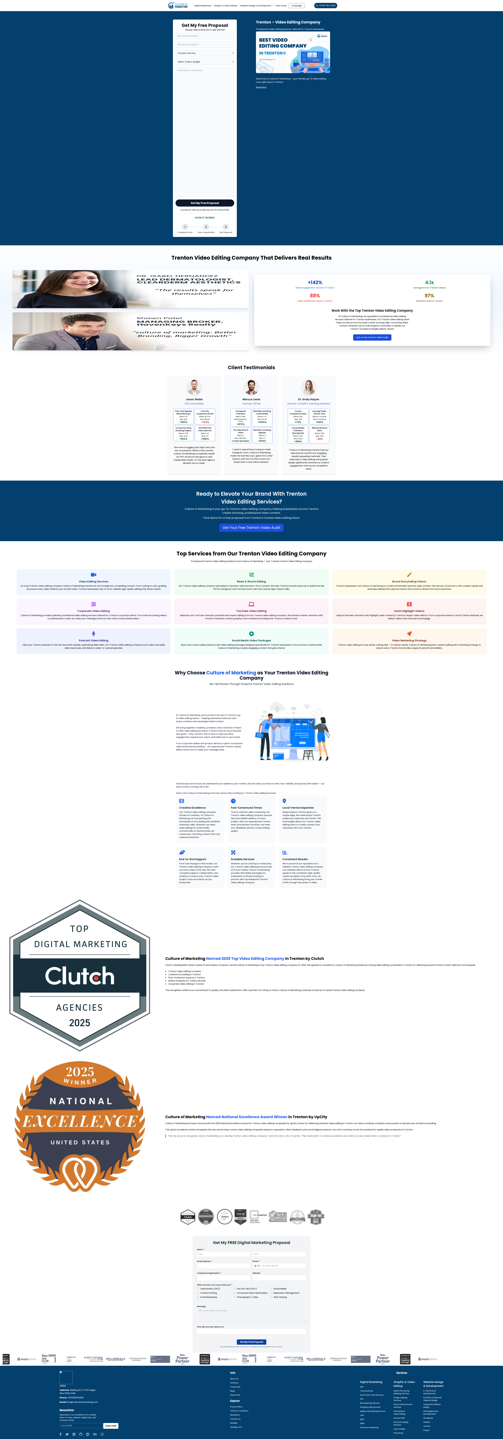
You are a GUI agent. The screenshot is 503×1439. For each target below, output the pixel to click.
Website (256, 1273)
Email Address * (204, 1261)
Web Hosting (280, 1297)
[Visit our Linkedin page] (74, 1434)
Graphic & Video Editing (225, 5)
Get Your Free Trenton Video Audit (251, 527)
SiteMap (233, 1423)
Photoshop (398, 1433)
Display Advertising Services (372, 1411)
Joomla (426, 1426)
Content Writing (208, 1292)
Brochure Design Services (401, 1423)
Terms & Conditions (239, 1411)
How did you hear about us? (210, 1327)
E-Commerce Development (429, 1392)
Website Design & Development (255, 5)
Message (201, 1306)
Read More (261, 87)
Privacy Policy (236, 1406)
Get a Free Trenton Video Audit (372, 337)
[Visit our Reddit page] (87, 1434)
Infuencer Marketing (369, 1427)
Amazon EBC (399, 1418)
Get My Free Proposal (205, 203)
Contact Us (235, 1419)
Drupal (426, 1430)
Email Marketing (208, 1297)
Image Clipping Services (400, 1399)
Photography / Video (247, 1297)
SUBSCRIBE (110, 1425)
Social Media (279, 1288)
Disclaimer (235, 1415)
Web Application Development (430, 1412)
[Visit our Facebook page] (61, 1434)
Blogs (232, 1391)
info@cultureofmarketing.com (79, 1402)
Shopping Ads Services (370, 1407)
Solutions (234, 1382)
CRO (362, 1415)
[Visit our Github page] (80, 1434)
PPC (362, 1399)
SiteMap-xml (236, 1427)
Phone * (256, 1261)
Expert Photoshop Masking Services (402, 1392)
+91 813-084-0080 (327, 5)
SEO (362, 1387)
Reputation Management (286, 1292)
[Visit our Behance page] (95, 1434)
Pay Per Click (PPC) (246, 1288)
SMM (362, 1423)
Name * (200, 1249)
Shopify (426, 1422)
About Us (234, 1378)
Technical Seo (366, 1391)
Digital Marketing (202, 5)
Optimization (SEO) (210, 1288)
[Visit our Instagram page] (102, 1434)
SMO (362, 1419)
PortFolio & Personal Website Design (432, 1399)
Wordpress (428, 1418)
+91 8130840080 (221, 209)
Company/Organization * (209, 1273)
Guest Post (235, 1395)
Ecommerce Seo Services (372, 1395)
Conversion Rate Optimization (252, 1292)
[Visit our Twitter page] (67, 1434)
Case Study (280, 5)
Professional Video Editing (399, 1412)
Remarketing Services (370, 1403)
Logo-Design (399, 1429)
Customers (235, 1387)
